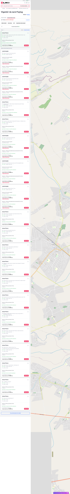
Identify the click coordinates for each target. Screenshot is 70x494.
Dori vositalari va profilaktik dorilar (12, 8)
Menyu (2, 3)
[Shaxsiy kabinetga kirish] (25, 3)
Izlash (2, 6)
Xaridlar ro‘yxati (27, 3)
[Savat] (29, 3)
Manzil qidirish (1, 19)
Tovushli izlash (28, 6)
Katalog (3, 8)
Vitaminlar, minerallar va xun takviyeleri (25, 8)
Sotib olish (26, 45)
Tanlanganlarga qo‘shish (28, 33)
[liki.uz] (6, 2)
